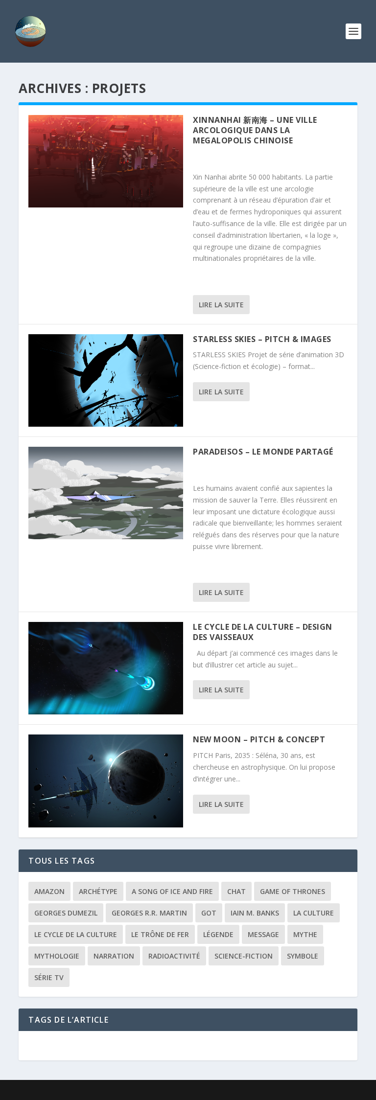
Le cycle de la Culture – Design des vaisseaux (262, 631)
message (263, 934)
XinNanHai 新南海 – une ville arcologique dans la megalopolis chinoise (255, 130)
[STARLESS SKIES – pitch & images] (105, 380)
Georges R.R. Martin (149, 912)
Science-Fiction (243, 956)
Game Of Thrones (292, 891)
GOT (208, 912)
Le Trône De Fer (160, 934)
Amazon (49, 891)
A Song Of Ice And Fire (172, 891)
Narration (114, 956)
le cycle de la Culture (75, 934)
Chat (236, 891)
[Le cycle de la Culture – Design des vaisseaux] (105, 668)
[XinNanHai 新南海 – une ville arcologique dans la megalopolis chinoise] (105, 161)
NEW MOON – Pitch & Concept (259, 739)
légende (218, 934)
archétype (98, 891)
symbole (302, 956)
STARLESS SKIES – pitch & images (262, 339)
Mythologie (56, 956)
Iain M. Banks (255, 912)
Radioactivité (174, 956)
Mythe (305, 934)
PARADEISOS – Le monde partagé (263, 451)
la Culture (313, 912)
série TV (49, 977)
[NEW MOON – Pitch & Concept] (105, 780)
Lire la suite (221, 304)
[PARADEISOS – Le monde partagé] (105, 493)
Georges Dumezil (65, 912)
